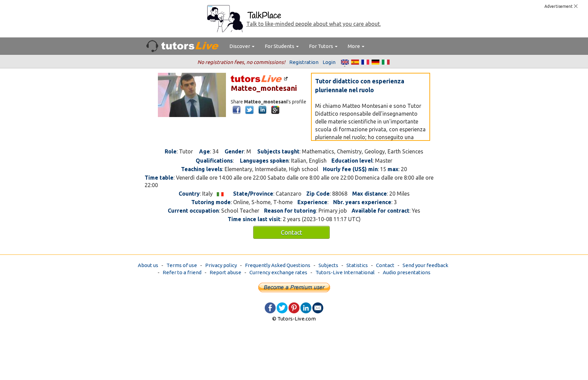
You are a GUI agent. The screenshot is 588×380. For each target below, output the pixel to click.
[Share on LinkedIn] (305, 307)
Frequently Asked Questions (277, 265)
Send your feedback (425, 265)
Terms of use (181, 265)
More (354, 46)
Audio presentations (406, 272)
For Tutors (321, 46)
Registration (303, 62)
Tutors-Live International (345, 272)
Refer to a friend (182, 272)
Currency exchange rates (278, 272)
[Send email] (317, 307)
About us (148, 265)
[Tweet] (282, 307)
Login (329, 62)
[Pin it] (294, 307)
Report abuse (225, 272)
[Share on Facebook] (270, 307)
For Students (280, 46)
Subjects (328, 265)
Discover (240, 46)
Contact (291, 232)
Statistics (357, 265)
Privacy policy (221, 265)
